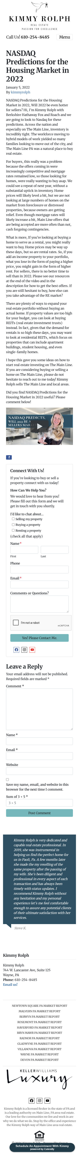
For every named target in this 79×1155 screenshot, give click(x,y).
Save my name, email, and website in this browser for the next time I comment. (37, 787)
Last (43, 556)
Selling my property (29, 519)
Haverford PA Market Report (39, 1027)
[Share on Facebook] (9, 457)
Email (16, 578)
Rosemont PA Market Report (39, 1022)
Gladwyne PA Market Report (39, 1043)
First (13, 556)
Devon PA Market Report (39, 1060)
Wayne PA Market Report (39, 1054)
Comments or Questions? (29, 593)
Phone (15, 563)
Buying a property (28, 525)
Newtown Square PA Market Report (39, 1006)
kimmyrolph (20, 92)
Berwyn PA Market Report (39, 1016)
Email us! (10, 985)
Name (16, 544)
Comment (15, 686)
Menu (64, 37)
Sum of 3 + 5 (17, 797)
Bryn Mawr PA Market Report (39, 1033)
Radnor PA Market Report (40, 1038)
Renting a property (28, 530)
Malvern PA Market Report (39, 1011)
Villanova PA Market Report (39, 1049)
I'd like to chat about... (27, 514)
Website (12, 765)
